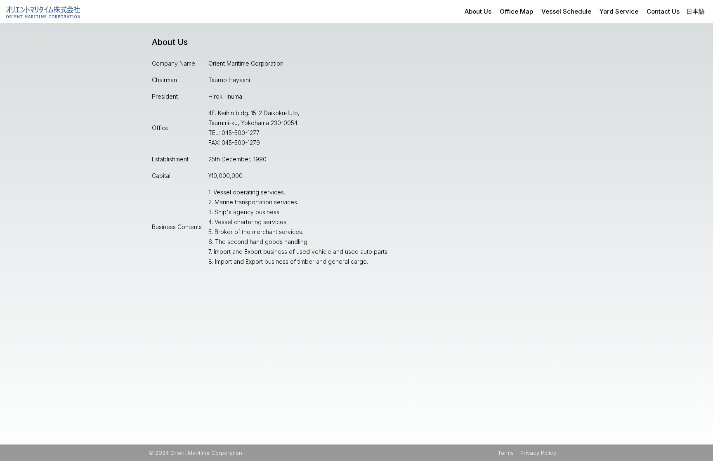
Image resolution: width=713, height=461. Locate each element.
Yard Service (619, 11)
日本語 (695, 11)
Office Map (516, 11)
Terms (506, 452)
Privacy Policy (538, 452)
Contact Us (663, 11)
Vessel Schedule (566, 11)
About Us (478, 11)
